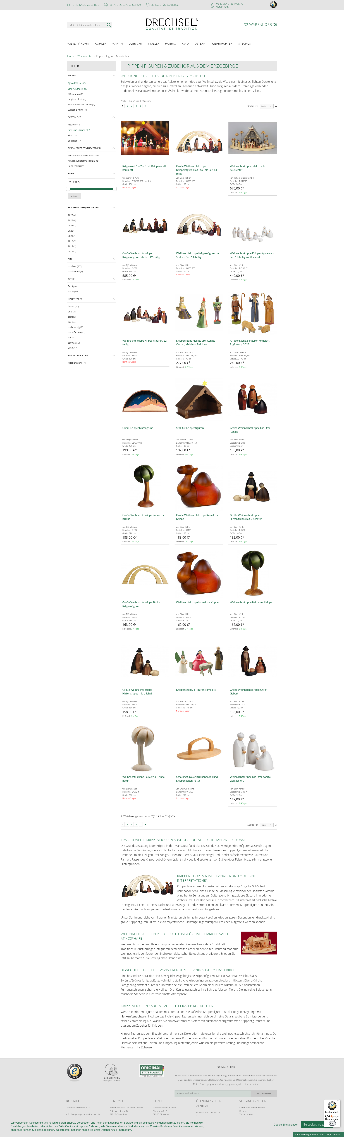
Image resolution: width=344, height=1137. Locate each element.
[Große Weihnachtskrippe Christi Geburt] (252, 661)
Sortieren (253, 106)
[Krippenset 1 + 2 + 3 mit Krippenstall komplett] (145, 138)
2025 (72, 215)
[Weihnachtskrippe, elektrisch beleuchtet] (252, 138)
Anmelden (222, 7)
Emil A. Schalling (78, 88)
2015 (72, 251)
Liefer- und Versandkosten (252, 1107)
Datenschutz (108, 1129)
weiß (72, 347)
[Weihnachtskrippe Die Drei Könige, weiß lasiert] (252, 748)
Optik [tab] (71, 279)
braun (73, 306)
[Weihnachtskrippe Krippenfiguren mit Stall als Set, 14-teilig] (199, 225)
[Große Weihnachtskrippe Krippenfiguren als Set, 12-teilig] (145, 225)
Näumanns (75, 94)
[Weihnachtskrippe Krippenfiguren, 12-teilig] (145, 312)
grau (72, 316)
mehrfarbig (75, 327)
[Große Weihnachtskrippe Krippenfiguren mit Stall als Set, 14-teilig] (199, 138)
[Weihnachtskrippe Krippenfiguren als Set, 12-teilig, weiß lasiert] (252, 225)
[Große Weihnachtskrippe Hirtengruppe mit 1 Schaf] (145, 661)
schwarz (74, 342)
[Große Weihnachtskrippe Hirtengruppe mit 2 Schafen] (252, 487)
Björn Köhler (77, 83)
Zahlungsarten (246, 1114)
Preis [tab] (71, 173)
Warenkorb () (263, 24)
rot (71, 337)
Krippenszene (77, 362)
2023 (72, 225)
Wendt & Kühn (77, 109)
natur (73, 291)
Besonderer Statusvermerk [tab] (84, 148)
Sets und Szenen (79, 130)
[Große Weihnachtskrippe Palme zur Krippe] (145, 487)
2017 (72, 246)
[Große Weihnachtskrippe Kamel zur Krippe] (199, 487)
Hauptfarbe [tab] (75, 299)
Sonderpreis (76, 165)
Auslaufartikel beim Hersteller (85, 155)
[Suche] (109, 25)
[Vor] (145, 106)
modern (75, 266)
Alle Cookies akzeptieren (317, 1124)
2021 (72, 235)
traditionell (75, 271)
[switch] (332, 1123)
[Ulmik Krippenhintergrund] (145, 399)
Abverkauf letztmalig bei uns (84, 160)
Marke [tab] (72, 75)
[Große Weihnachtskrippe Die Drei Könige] (252, 399)
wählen (74, 196)
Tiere (73, 135)
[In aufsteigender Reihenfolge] (276, 106)
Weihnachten (85, 56)
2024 (72, 220)
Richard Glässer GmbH (81, 104)
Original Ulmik (77, 99)
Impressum (124, 1129)
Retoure (243, 1110)
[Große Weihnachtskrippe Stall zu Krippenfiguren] (145, 574)
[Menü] (338, 1101)
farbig (73, 286)
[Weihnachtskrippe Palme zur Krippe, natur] (145, 748)
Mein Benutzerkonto (229, 3)
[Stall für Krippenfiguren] (199, 399)
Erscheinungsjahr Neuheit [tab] (84, 207)
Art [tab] (70, 259)
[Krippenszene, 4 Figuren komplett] (199, 661)
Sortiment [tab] (74, 117)
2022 (72, 230)
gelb (72, 311)
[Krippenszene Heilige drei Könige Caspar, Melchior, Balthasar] (199, 312)
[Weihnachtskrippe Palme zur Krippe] (252, 574)
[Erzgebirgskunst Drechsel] (172, 23)
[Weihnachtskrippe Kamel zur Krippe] (199, 574)
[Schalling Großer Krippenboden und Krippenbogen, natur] (199, 748)
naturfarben (76, 332)
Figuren (74, 124)
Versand (337, 1134)
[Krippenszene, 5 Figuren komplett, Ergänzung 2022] (252, 312)
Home (71, 56)
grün (72, 322)
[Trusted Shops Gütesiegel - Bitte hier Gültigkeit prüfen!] (273, 4)
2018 (72, 241)
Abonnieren (264, 1093)
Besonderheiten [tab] (78, 355)
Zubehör (75, 140)
